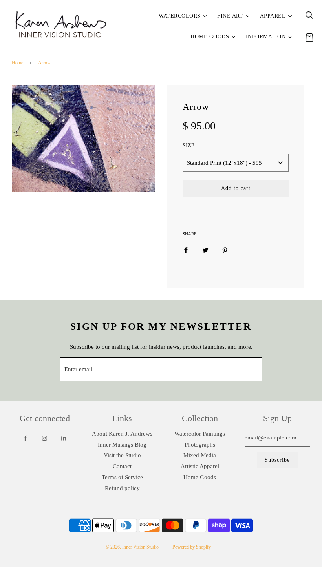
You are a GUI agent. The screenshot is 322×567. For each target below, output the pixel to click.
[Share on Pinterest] (225, 250)
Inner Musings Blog (122, 444)
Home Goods (199, 477)
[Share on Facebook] (186, 250)
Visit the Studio (122, 455)
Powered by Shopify (191, 547)
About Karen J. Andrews (122, 433)
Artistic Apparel (200, 466)
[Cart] (309, 37)
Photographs (200, 444)
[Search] (309, 15)
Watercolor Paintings (199, 433)
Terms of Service (122, 477)
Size (189, 145)
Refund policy (122, 488)
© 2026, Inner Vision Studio (132, 547)
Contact (122, 466)
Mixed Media (199, 455)
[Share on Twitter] (205, 250)
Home (17, 63)
